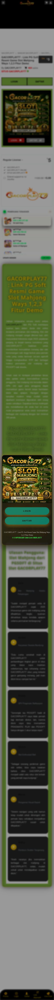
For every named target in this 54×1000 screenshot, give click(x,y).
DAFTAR (27, 521)
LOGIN (27, 511)
